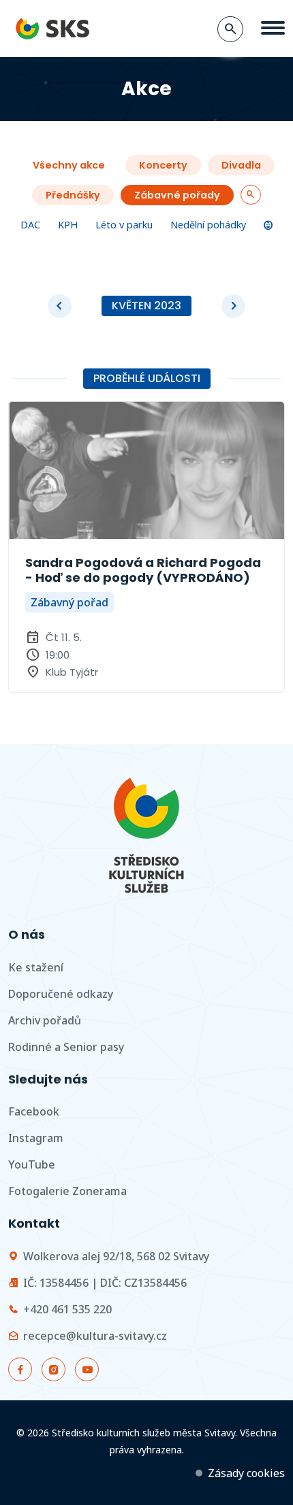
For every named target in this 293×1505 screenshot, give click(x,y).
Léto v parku (124, 224)
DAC (30, 224)
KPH (68, 224)
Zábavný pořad (69, 602)
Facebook (33, 1111)
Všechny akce (69, 165)
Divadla (241, 165)
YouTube (31, 1164)
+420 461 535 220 (67, 1309)
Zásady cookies (246, 1473)
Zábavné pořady (177, 195)
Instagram (35, 1137)
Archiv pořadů (44, 1020)
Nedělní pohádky (208, 224)
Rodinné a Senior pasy (66, 1046)
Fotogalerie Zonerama (67, 1190)
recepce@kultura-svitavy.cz (95, 1335)
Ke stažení (35, 967)
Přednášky (73, 195)
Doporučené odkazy (60, 993)
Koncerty (163, 165)
